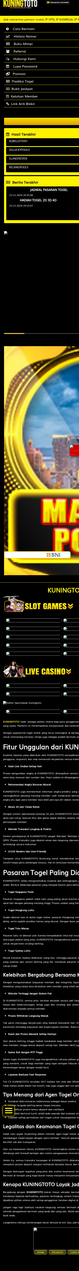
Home (40, 1252)
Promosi (57, 1252)
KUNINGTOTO (11, 721)
